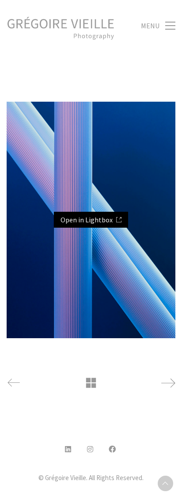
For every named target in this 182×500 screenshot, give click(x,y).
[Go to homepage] (61, 25)
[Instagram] (90, 449)
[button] (158, 25)
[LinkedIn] (68, 449)
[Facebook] (112, 449)
